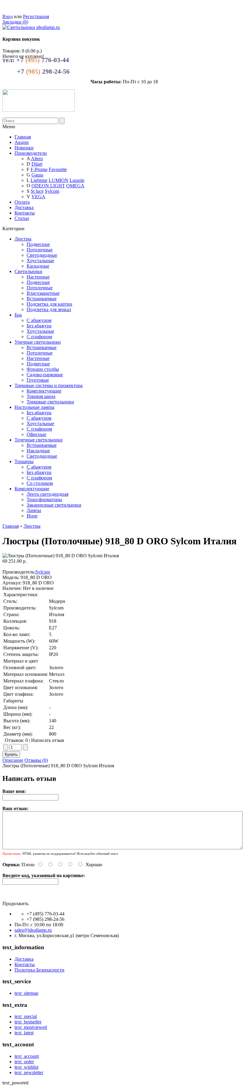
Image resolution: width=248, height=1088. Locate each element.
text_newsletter (29, 1072)
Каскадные (38, 266)
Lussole (77, 180)
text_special (26, 1016)
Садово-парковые (45, 374)
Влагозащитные (43, 293)
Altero (37, 158)
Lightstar (39, 180)
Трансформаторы (44, 499)
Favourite (58, 169)
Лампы (34, 510)
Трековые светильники (50, 401)
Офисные (36, 434)
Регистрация (36, 16)
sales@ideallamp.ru (33, 930)
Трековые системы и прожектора (49, 385)
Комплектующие (44, 390)
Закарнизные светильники (54, 504)
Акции (22, 142)
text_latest (24, 1032)
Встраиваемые (42, 298)
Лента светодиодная (47, 494)
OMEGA (75, 185)
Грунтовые (38, 380)
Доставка (24, 207)
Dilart (36, 164)
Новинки (24, 147)
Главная (10, 526)
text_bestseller (28, 1021)
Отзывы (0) (36, 760)
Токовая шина (41, 396)
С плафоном (39, 336)
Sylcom (52, 191)
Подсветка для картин (49, 304)
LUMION (58, 180)
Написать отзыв (47, 740)
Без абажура (39, 325)
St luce (37, 191)
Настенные (38, 276)
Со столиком (40, 483)
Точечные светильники (39, 439)
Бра (18, 314)
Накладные (38, 450)
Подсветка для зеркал (49, 309)
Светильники (28, 271)
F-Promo (39, 169)
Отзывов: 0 (16, 740)
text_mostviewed (31, 1027)
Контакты (25, 212)
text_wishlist (26, 1067)
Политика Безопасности (39, 969)
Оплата (22, 202)
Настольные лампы (34, 407)
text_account (27, 1056)
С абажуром (39, 320)
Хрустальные (40, 260)
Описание (12, 760)
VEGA (38, 196)
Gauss (37, 174)
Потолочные (40, 249)
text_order (24, 1061)
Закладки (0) (15, 21)
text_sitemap (26, 993)
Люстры (23, 238)
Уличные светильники (38, 342)
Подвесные (38, 244)
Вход (7, 16)
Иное (32, 515)
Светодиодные (42, 255)
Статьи (22, 218)
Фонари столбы (43, 369)
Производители (31, 153)
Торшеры (24, 461)
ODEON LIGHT (48, 185)
